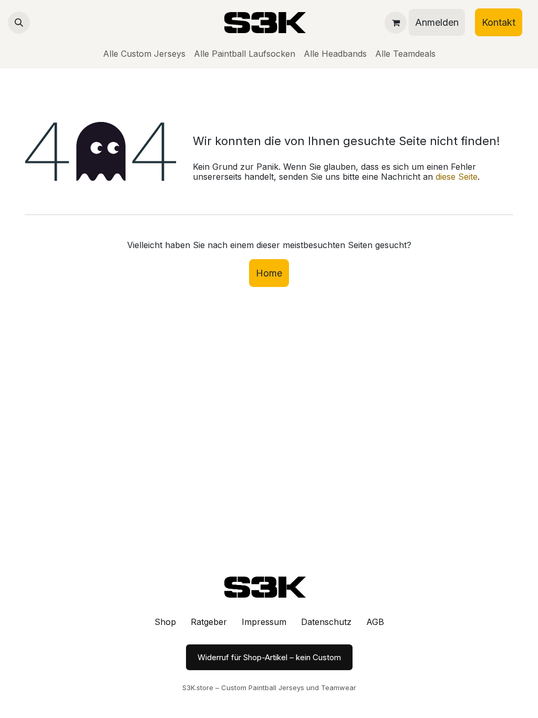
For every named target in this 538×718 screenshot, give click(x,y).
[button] (19, 23)
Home (269, 273)
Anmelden (437, 22)
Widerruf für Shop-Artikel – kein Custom (269, 657)
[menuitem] (144, 54)
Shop (165, 622)
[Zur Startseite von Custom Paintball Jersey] (269, 587)
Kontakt (498, 22)
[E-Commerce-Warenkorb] (396, 23)
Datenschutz (326, 622)
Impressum (264, 622)
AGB (375, 622)
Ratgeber (209, 622)
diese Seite (457, 176)
